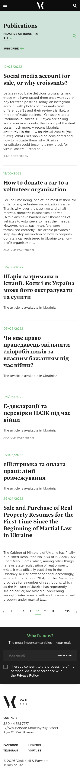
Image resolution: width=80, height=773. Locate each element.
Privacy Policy (28, 675)
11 (45, 611)
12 (53, 611)
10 (37, 611)
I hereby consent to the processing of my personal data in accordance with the (42, 671)
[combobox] (8, 38)
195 (67, 611)
